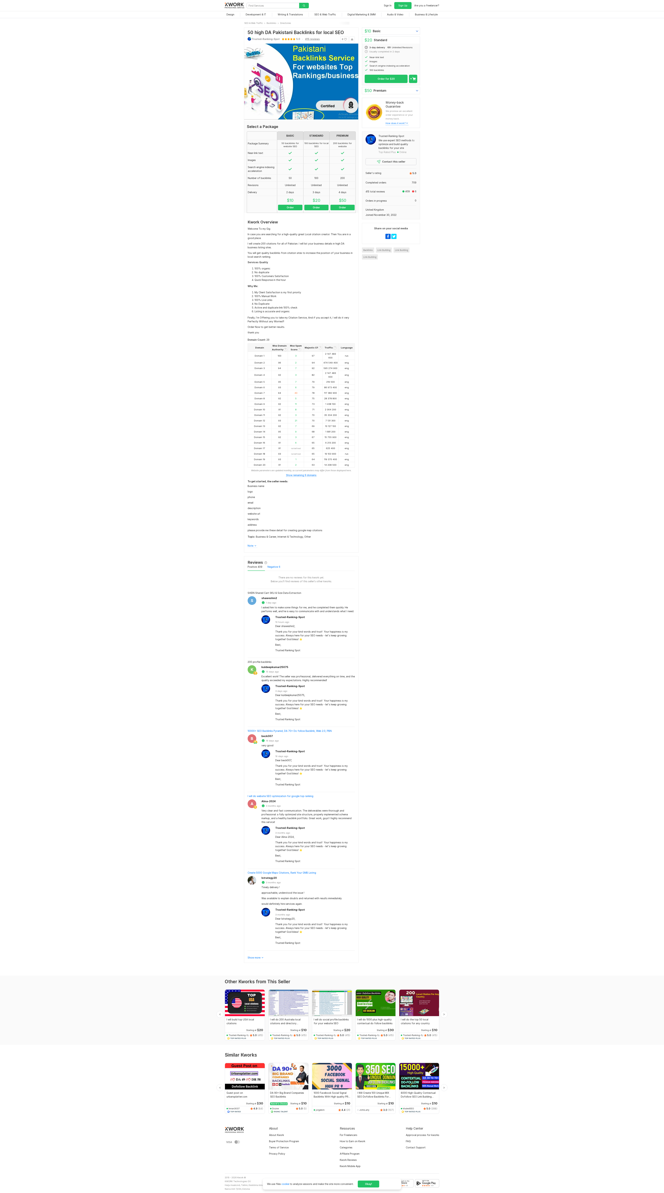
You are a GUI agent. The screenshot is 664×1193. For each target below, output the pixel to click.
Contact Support (416, 1147)
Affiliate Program (349, 1153)
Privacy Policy (277, 1153)
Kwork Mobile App (350, 1166)
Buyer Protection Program (284, 1141)
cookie (285, 1183)
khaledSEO (408, 1108)
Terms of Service (279, 1147)
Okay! (368, 1183)
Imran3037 (234, 1108)
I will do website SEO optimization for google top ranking (280, 796)
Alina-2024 (268, 801)
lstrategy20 (269, 877)
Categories (346, 1147)
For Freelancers (348, 1135)
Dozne (275, 1108)
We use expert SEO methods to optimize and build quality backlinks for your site (397, 144)
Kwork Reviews (348, 1159)
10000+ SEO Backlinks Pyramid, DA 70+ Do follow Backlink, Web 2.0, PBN (290, 730)
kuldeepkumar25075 (274, 667)
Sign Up (402, 5)
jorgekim (320, 1110)
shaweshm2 (269, 598)
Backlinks (368, 250)
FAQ (408, 1141)
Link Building (383, 250)
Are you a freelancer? (426, 5)
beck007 (267, 736)
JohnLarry (364, 1110)
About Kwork (276, 1135)
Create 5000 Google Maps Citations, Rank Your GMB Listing (282, 872)
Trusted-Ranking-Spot (290, 617)
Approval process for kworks (422, 1135)
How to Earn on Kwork (352, 1141)
